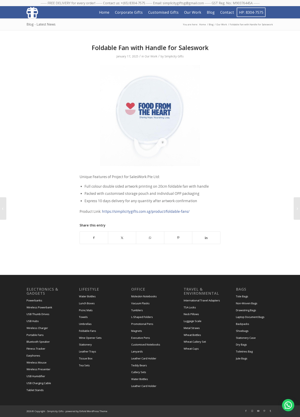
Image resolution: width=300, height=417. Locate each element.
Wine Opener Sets (90, 338)
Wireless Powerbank (39, 307)
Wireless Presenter (38, 369)
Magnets (136, 331)
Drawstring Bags (246, 310)
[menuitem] (104, 12)
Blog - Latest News (41, 24)
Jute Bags (241, 358)
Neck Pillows (191, 314)
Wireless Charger (37, 328)
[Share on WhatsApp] (150, 238)
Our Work (151, 56)
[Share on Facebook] (94, 238)
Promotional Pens (142, 324)
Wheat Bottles (192, 335)
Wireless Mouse (37, 362)
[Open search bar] (269, 12)
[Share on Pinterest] (178, 238)
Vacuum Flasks (140, 303)
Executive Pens (140, 338)
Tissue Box (85, 358)
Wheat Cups (191, 348)
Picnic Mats (86, 310)
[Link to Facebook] (246, 411)
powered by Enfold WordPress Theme (86, 411)
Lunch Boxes (87, 303)
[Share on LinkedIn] (206, 238)
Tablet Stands (35, 390)
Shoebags (242, 331)
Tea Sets (84, 365)
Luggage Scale (192, 321)
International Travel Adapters (202, 300)
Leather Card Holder (143, 358)
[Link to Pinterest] (264, 411)
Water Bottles (87, 296)
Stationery (85, 344)
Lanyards (137, 351)
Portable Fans (35, 335)
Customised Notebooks (145, 344)
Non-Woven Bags (246, 303)
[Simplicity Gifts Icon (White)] (32, 12)
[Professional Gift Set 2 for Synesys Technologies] (3, 208)
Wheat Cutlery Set (195, 341)
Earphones (33, 355)
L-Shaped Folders (142, 317)
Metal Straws (192, 328)
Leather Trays (87, 351)
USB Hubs (33, 321)
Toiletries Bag (244, 351)
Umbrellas (85, 324)
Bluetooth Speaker (38, 341)
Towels (83, 317)
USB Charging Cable (39, 383)
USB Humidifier (36, 376)
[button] (288, 405)
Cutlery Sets (138, 372)
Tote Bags (242, 296)
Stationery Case (246, 338)
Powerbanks (34, 300)
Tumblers (137, 310)
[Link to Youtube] (258, 411)
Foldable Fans (87, 331)
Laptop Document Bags (250, 317)
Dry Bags (241, 344)
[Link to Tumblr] (270, 411)
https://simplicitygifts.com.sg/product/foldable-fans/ (145, 211)
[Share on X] (122, 238)
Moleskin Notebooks (144, 296)
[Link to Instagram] (252, 411)
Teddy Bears (139, 365)
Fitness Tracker (36, 348)
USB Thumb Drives (38, 314)
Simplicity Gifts (174, 56)
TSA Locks (190, 307)
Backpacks (242, 324)
